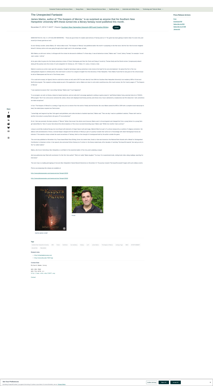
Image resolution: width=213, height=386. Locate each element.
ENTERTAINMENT (135, 245)
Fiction (58, 245)
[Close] (210, 382)
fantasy (82, 245)
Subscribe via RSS (178, 24)
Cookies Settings (151, 382)
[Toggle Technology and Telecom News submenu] (163, 9)
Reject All (163, 382)
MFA (53, 245)
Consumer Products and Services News (61, 9)
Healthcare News (114, 9)
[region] (106, 382)
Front (73, 215)
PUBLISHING (43, 248)
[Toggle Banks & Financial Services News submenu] (107, 9)
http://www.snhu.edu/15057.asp (43, 258)
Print (174, 19)
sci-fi (88, 245)
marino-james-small (41, 233)
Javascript (176, 29)
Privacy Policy (61, 384)
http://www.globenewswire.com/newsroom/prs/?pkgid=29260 (49, 178)
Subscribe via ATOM (179, 27)
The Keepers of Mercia (107, 245)
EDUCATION (34, 248)
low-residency (74, 245)
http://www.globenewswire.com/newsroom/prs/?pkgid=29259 (49, 173)
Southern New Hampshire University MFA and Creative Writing (84, 27)
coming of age (119, 245)
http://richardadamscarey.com (43, 255)
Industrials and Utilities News (130, 9)
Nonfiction (65, 245)
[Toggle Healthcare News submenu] (121, 9)
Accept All (175, 382)
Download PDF (177, 21)
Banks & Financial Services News (96, 9)
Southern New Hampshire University (40, 245)
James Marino (95, 245)
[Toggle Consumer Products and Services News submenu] (74, 9)
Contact (33, 277)
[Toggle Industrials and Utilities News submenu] (141, 9)
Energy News (79, 9)
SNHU (127, 245)
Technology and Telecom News (152, 9)
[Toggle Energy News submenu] (85, 9)
